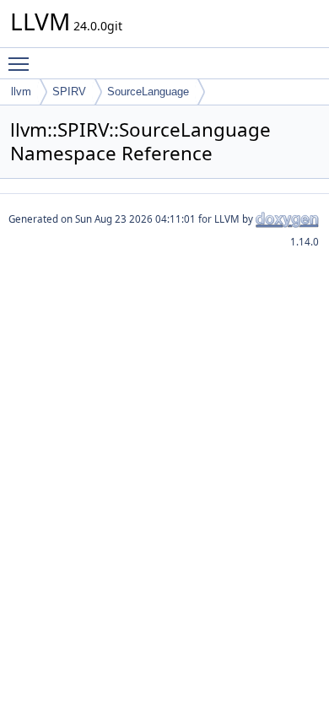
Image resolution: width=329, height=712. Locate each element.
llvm (21, 91)
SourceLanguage (148, 91)
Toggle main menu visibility (22, 63)
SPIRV (69, 91)
